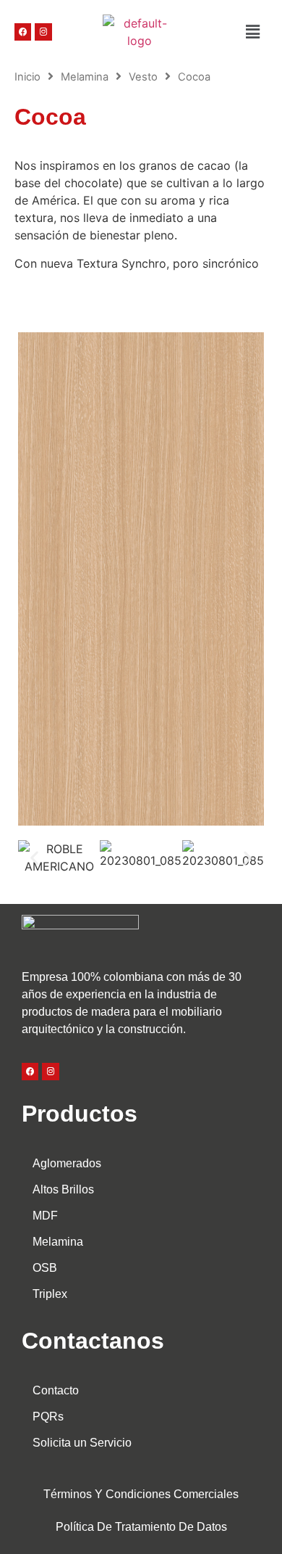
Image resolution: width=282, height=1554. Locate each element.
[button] (228, 31)
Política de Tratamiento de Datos (141, 1527)
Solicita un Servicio (82, 1442)
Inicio (27, 76)
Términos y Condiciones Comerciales (141, 1494)
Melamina (84, 76)
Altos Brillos (63, 1189)
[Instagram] (43, 31)
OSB (45, 1268)
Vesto (143, 76)
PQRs (48, 1416)
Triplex (50, 1294)
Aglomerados (67, 1163)
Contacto (56, 1390)
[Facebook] (22, 31)
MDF (45, 1215)
